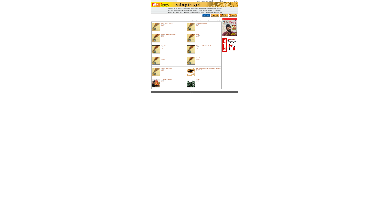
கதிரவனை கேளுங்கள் (195, 12)
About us (173, 1)
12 (207, 19)
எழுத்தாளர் (170, 10)
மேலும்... (163, 25)
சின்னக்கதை (169, 12)
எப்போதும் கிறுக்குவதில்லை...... (167, 79)
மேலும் (221, 12)
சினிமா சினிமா (179, 12)
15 (213, 19)
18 (218, 19)
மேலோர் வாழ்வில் (215, 12)
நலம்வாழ (195, 10)
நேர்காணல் (183, 10)
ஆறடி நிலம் (198, 79)
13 (209, 19)
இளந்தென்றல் (187, 12)
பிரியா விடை (163, 45)
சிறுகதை (200, 10)
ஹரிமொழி (203, 12)
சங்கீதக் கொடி (164, 56)
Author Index (183, 8)
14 (211, 19)
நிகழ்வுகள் (208, 12)
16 (214, 19)
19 (220, 19)
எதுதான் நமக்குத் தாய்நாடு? (167, 23)
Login (235, 1)
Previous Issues (177, 8)
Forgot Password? (204, 1)
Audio (160, 1)
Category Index (190, 8)
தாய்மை (197, 34)
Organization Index (198, 8)
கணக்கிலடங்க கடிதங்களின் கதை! (168, 34)
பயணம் (219, 10)
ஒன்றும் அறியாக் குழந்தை (201, 23)
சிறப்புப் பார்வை (177, 10)
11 (205, 19)
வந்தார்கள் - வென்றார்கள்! (166, 68)
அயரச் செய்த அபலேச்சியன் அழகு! (203, 45)
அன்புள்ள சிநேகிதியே (207, 10)
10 (203, 19)
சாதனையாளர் (189, 10)
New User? (196, 1)
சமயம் (174, 12)
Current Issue (170, 8)
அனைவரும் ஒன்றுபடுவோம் (201, 56)
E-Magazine (204, 8)
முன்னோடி (215, 10)
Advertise (166, 1)
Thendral (154, 1)
